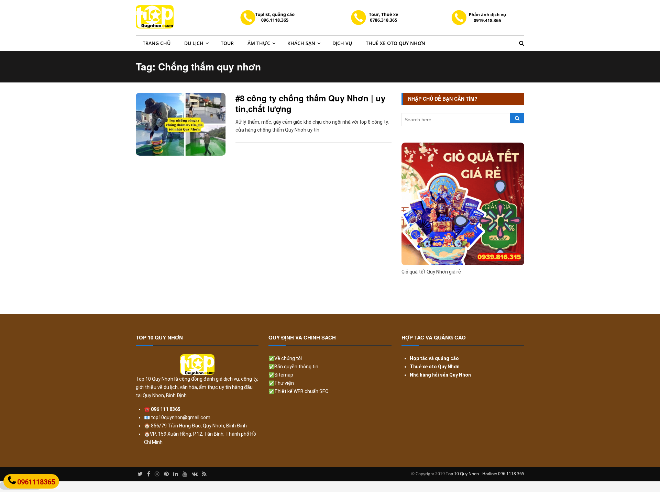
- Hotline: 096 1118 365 (502, 474)
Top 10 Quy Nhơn (462, 474)
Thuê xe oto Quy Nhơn (395, 43)
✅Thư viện (281, 383)
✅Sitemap (280, 375)
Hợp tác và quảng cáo (434, 358)
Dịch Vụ (342, 43)
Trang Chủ (156, 43)
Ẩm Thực (259, 43)
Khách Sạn (301, 43)
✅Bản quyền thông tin (293, 366)
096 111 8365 (165, 409)
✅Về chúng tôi (285, 358)
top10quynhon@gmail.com (180, 417)
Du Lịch (194, 43)
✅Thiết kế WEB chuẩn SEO (298, 391)
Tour (227, 43)
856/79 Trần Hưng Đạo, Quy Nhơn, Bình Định (198, 425)
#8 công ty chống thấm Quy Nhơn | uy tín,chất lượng (310, 103)
